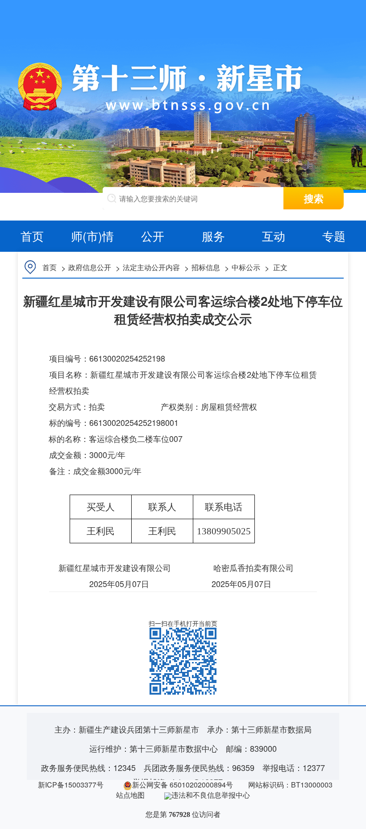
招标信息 (205, 267)
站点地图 (130, 795)
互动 (273, 235)
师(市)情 (92, 235)
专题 (333, 235)
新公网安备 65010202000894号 (182, 784)
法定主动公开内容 (151, 267)
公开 (152, 235)
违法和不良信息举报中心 (210, 795)
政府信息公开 (89, 267)
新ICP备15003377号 (71, 784)
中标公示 (246, 267)
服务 (213, 235)
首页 (32, 235)
